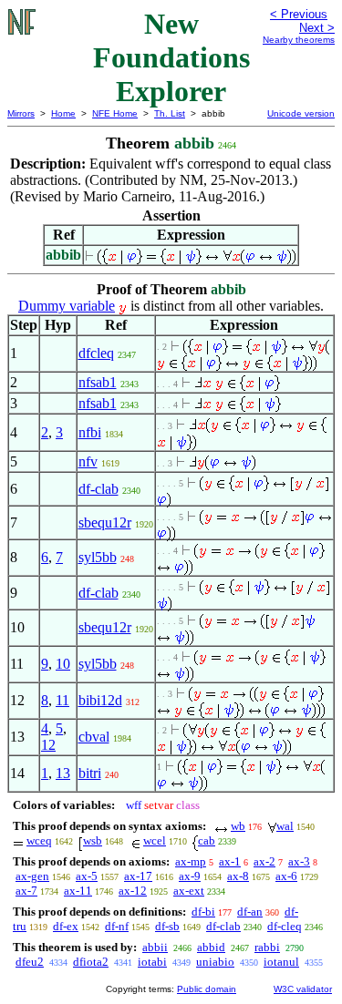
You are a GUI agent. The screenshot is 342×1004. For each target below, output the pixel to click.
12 (48, 745)
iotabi (152, 961)
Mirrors (21, 113)
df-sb (167, 926)
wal (285, 826)
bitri (89, 773)
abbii (155, 947)
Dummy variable (66, 305)
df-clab (98, 489)
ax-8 (238, 876)
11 (62, 700)
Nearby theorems (299, 40)
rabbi (267, 947)
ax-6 (286, 876)
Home (63, 113)
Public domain (206, 989)
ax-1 (230, 861)
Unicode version (301, 113)
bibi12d (100, 700)
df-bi (203, 911)
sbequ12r (104, 522)
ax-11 (78, 890)
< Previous (298, 14)
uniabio (215, 961)
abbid (211, 947)
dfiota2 (91, 961)
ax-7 (26, 890)
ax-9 (190, 876)
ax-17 (138, 876)
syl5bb (97, 557)
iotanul (281, 961)
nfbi (89, 432)
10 (63, 663)
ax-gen (32, 876)
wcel (154, 840)
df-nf (117, 926)
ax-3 (299, 861)
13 (63, 773)
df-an (250, 911)
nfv (88, 461)
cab (206, 840)
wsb (92, 840)
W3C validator (303, 989)
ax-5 (87, 876)
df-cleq (284, 926)
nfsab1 (97, 382)
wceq (39, 840)
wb (238, 826)
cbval (93, 736)
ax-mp (190, 861)
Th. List (169, 113)
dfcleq (96, 353)
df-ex (65, 926)
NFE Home (115, 113)
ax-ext (188, 890)
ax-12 (133, 890)
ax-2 (264, 861)
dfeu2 (30, 961)
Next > (317, 28)
